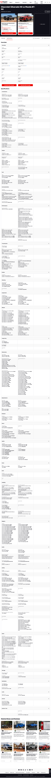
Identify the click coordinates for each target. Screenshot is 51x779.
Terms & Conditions (26, 774)
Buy (30, 2)
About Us (7, 772)
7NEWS (38, 772)
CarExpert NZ (43, 772)
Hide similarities (37, 38)
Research (17, 2)
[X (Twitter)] (27, 769)
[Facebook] (21, 769)
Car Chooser (36, 2)
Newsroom (12, 772)
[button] (9, 24)
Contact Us (33, 772)
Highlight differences (47, 38)
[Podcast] (32, 769)
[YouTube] (19, 769)
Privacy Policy (20, 774)
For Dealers (28, 772)
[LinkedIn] (29, 769)
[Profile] (49, 2)
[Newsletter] (45, 2)
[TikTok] (25, 769)
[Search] (47, 2)
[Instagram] (23, 769)
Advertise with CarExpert (20, 772)
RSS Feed (31, 774)
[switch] (33, 38)
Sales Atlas (42, 2)
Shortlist (24, 2)
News (11, 2)
